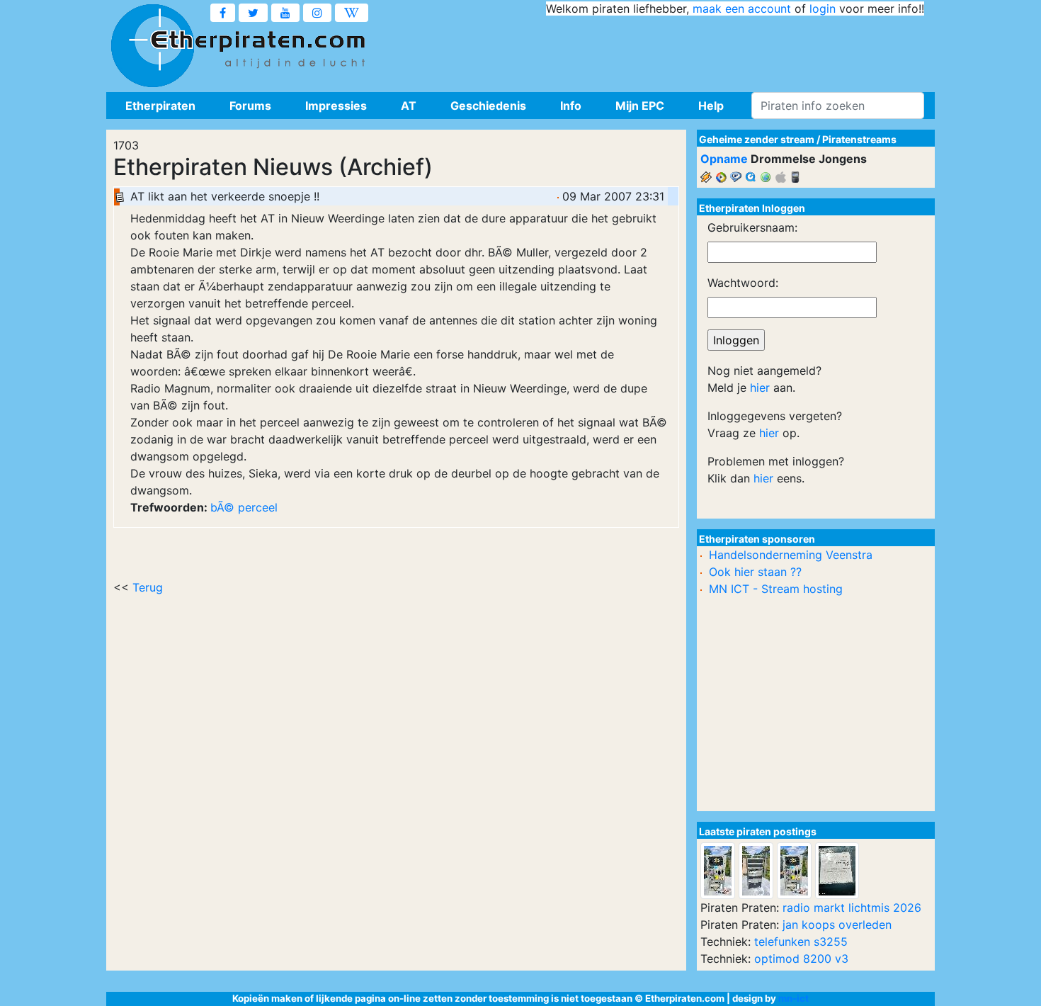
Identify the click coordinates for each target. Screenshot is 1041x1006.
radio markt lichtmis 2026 (852, 907)
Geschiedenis (488, 105)
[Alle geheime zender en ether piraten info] (152, 46)
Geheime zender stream (756, 139)
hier (760, 387)
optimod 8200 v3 (801, 958)
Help (711, 105)
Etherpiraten (160, 105)
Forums (250, 105)
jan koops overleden (837, 924)
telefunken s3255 (801, 941)
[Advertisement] (666, 49)
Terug (147, 587)
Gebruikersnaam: (752, 227)
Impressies (336, 105)
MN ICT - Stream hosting (776, 589)
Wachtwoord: (742, 283)
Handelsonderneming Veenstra (790, 555)
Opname (724, 159)
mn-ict (793, 998)
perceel (258, 507)
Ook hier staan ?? (755, 572)
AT (408, 105)
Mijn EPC (639, 105)
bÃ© (222, 507)
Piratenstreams (859, 139)
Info (570, 105)
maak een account (742, 8)
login (822, 8)
